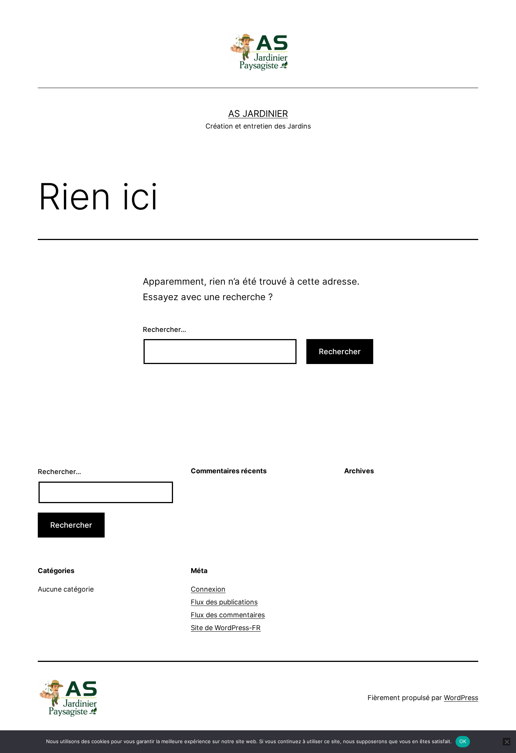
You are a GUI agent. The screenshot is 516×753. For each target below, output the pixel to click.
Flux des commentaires (228, 615)
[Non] (506, 741)
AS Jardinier (258, 113)
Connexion (208, 589)
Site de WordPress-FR (226, 628)
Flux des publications (224, 602)
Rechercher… (164, 329)
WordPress (461, 698)
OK (463, 741)
